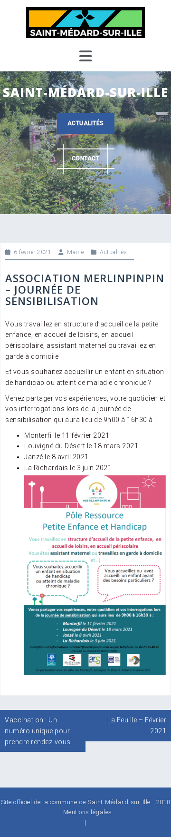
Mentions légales (87, 812)
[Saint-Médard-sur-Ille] (85, 22)
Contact (86, 158)
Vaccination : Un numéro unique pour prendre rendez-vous (38, 730)
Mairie (75, 252)
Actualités (85, 123)
